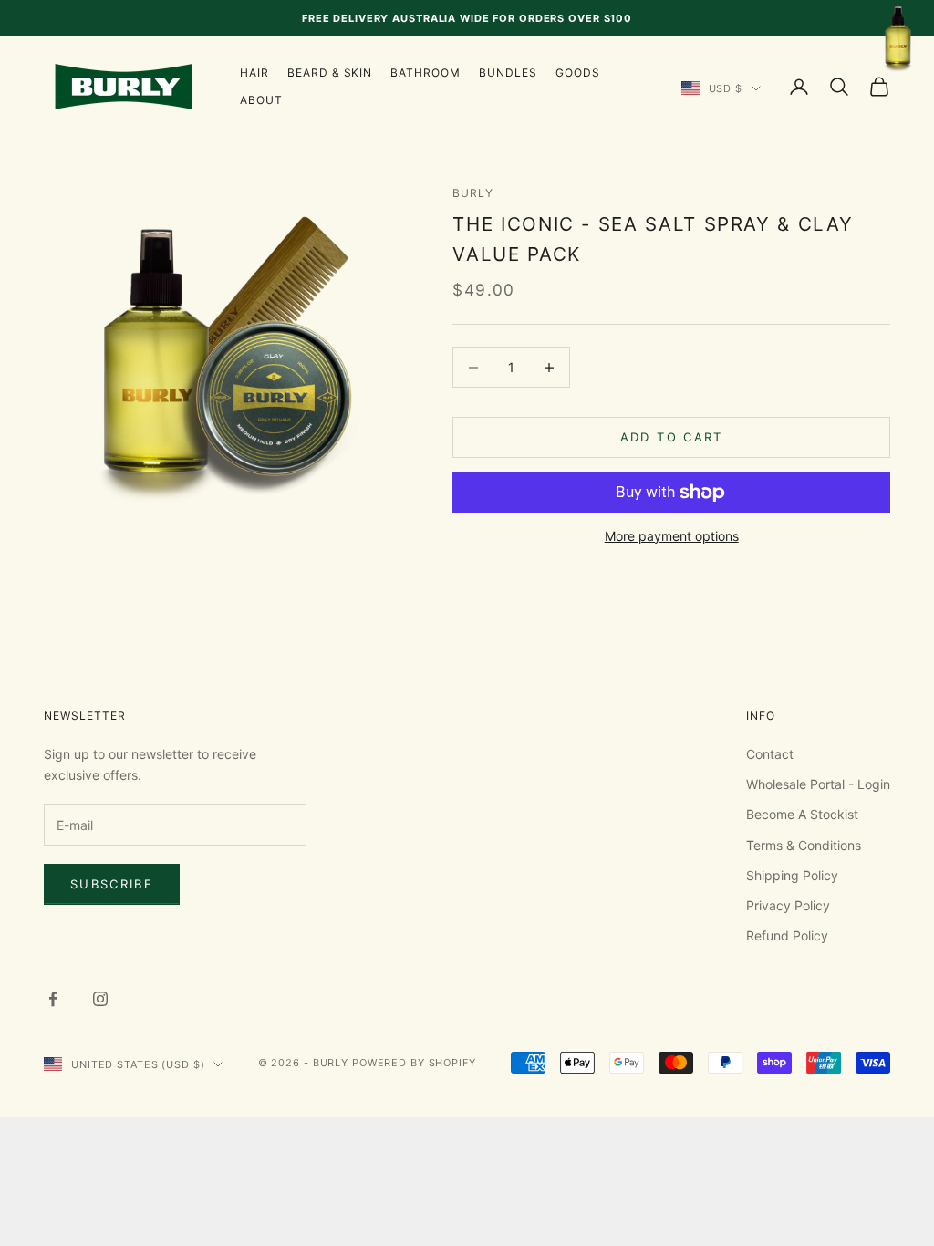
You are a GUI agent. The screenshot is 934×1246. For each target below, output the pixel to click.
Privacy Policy (788, 905)
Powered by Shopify (414, 1062)
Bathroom (425, 72)
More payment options (672, 536)
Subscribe (111, 884)
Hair (254, 72)
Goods (577, 72)
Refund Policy (787, 935)
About (261, 100)
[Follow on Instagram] (100, 999)
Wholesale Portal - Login (818, 784)
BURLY (472, 193)
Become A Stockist (802, 814)
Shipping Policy (792, 875)
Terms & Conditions (803, 845)
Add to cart (671, 437)
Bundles (508, 72)
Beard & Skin (330, 72)
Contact (770, 754)
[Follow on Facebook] (53, 999)
